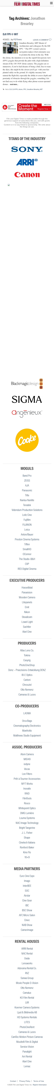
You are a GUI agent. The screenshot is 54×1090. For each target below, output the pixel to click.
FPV (24, 89)
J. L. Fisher (27, 833)
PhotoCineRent (27, 1027)
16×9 (27, 857)
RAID (27, 793)
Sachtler (27, 627)
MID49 (27, 759)
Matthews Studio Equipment (27, 735)
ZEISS (27, 480)
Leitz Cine (27, 515)
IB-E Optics (27, 675)
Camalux (27, 993)
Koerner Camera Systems (27, 1007)
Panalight (27, 1051)
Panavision (27, 592)
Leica (27, 529)
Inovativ (27, 788)
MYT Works (27, 784)
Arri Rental (27, 1056)
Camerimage (27, 930)
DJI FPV (15, 89)
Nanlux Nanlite (27, 500)
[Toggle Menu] (50, 3)
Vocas (27, 769)
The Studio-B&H (27, 559)
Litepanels (27, 602)
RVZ (27, 973)
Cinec (27, 920)
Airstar (27, 895)
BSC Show (27, 910)
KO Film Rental (27, 997)
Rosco (27, 803)
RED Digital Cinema (27, 569)
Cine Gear (27, 900)
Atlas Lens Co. (27, 650)
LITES (27, 1022)
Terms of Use (38, 1081)
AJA (27, 485)
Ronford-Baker (27, 847)
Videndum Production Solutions (27, 510)
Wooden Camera (27, 597)
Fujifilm (27, 520)
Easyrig (27, 660)
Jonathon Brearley (33, 89)
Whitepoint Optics (27, 808)
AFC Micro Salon (27, 915)
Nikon (27, 612)
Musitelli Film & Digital (27, 1042)
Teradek (27, 505)
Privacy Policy (24, 1081)
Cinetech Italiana (27, 842)
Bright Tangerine (27, 828)
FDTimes (18, 39)
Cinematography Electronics (27, 726)
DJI (10, 89)
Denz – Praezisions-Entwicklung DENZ (27, 670)
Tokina (27, 655)
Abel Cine (27, 632)
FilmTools (27, 798)
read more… (14, 84)
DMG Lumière (27, 813)
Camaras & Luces (27, 694)
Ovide (27, 958)
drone (21, 89)
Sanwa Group (27, 978)
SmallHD (27, 549)
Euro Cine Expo (27, 876)
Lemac (27, 1066)
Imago (27, 881)
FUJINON (27, 525)
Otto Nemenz (27, 689)
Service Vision (27, 1047)
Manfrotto (27, 730)
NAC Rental (27, 953)
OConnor (27, 554)
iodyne (27, 764)
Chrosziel (27, 685)
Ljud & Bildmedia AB (27, 1012)
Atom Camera (27, 754)
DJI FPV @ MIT (10, 34)
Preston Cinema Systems (27, 539)
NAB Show (27, 925)
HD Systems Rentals (27, 1017)
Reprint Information (40, 1085)
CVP (27, 564)
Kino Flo (27, 852)
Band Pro (27, 475)
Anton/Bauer (27, 534)
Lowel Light (27, 622)
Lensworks (27, 963)
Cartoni (27, 680)
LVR (27, 1002)
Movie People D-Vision (27, 983)
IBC (27, 905)
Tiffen (27, 544)
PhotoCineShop (27, 665)
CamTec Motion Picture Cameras (27, 1037)
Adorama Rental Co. (27, 968)
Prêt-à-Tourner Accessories (27, 779)
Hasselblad (27, 587)
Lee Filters (27, 774)
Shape (27, 837)
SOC (27, 890)
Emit (27, 607)
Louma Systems (27, 818)
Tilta (27, 495)
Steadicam (27, 617)
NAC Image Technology (27, 823)
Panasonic (27, 490)
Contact (13, 1081)
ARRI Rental (27, 948)
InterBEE (27, 886)
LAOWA (27, 713)
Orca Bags (27, 721)
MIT (41, 89)
